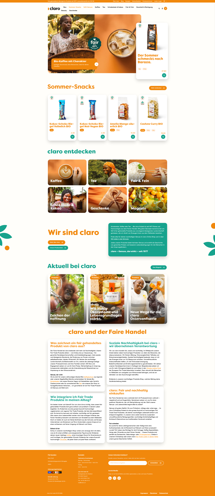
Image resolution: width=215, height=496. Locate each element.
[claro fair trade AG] (54, 8)
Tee (104, 7)
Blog (122, 1)
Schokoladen (54, 381)
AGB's (49, 464)
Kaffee (97, 7)
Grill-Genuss (88, 7)
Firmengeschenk (145, 434)
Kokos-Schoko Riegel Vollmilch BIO (62, 125)
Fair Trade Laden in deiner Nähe (147, 437)
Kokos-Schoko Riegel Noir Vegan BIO (92, 125)
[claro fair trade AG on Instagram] (114, 479)
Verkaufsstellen (136, 1)
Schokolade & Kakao (115, 7)
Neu (64, 7)
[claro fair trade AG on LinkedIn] (110, 479)
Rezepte (127, 1)
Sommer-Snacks (75, 7)
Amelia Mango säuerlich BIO (122, 125)
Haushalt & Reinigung (144, 7)
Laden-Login (158, 1)
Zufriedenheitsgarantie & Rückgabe (57, 461)
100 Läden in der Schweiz (120, 239)
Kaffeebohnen (88, 377)
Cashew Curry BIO (151, 124)
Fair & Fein (130, 7)
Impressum (144, 493)
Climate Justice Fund (153, 368)
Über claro (116, 1)
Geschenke (73, 10)
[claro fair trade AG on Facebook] (119, 479)
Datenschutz (163, 493)
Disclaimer (153, 493)
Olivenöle (63, 439)
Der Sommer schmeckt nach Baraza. (150, 59)
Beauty (64, 10)
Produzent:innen (147, 1)
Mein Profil (51, 458)
